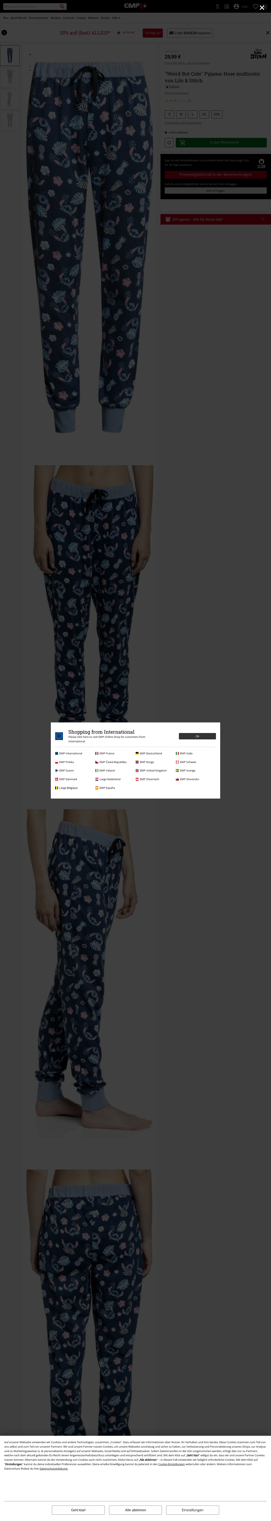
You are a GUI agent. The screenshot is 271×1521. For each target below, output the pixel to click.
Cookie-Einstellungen (171, 1464)
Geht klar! (78, 1510)
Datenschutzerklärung (54, 1468)
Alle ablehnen (135, 1510)
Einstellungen (192, 1510)
